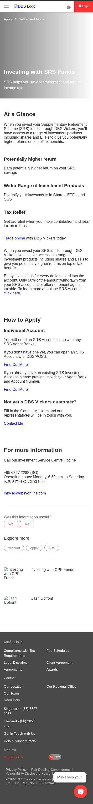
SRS (51, 548)
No (27, 524)
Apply (8, 19)
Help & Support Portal (20, 741)
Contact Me (13, 423)
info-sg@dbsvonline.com (25, 493)
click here (12, 293)
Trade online (14, 238)
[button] (22, 757)
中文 (58, 757)
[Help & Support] (69, 6)
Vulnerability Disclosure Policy (28, 773)
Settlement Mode (32, 19)
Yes (11, 524)
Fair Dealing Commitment (50, 769)
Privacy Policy (16, 769)
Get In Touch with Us (19, 733)
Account (14, 548)
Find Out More (16, 365)
